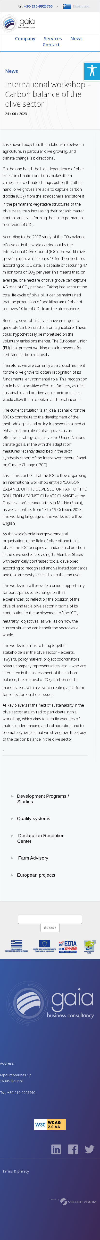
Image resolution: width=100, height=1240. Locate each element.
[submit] (50, 927)
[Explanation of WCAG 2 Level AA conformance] (50, 1129)
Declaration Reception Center (41, 838)
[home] (50, 23)
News (76, 38)
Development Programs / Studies (43, 799)
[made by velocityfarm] (73, 1201)
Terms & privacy (15, 1171)
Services (53, 38)
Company (26, 38)
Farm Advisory (32, 858)
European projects (36, 875)
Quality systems (33, 818)
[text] (50, 919)
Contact (51, 44)
